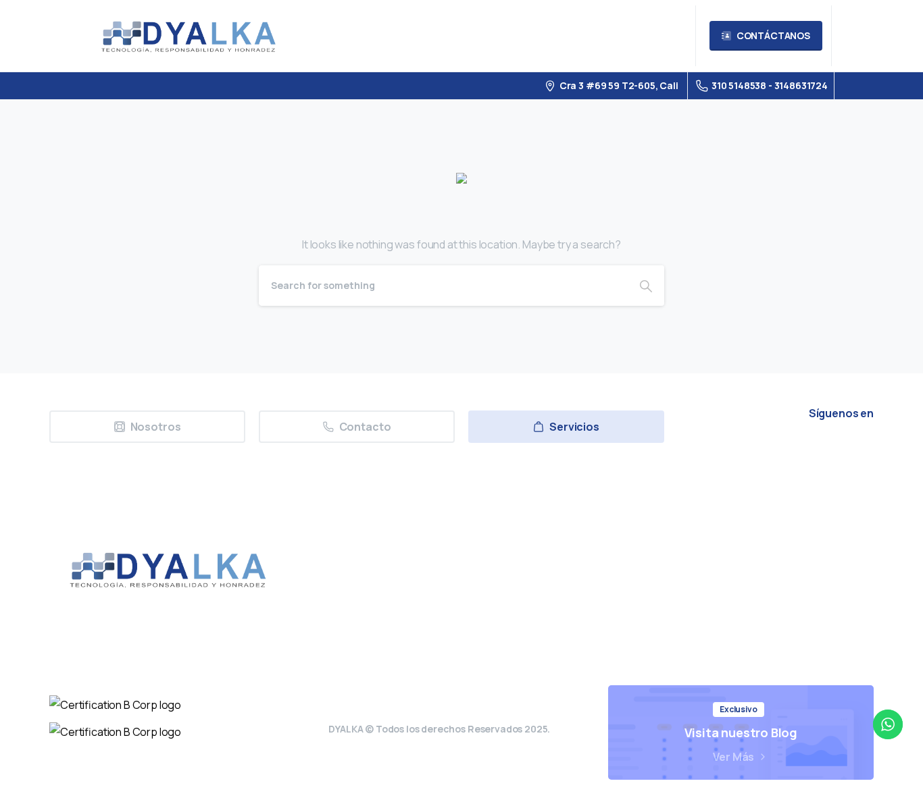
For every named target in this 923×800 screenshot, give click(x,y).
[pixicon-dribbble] (827, 450)
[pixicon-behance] (858, 450)
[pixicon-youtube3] (796, 450)
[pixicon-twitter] (733, 450)
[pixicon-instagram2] (764, 450)
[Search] (646, 285)
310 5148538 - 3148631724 (770, 85)
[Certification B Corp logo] (115, 705)
